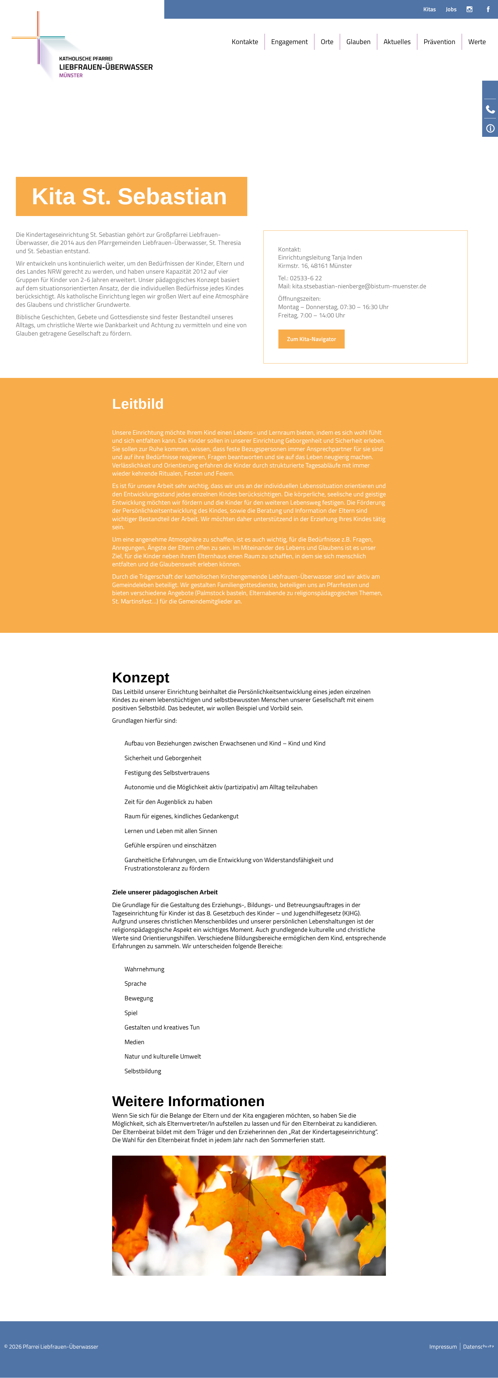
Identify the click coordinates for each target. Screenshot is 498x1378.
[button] (245, 42)
